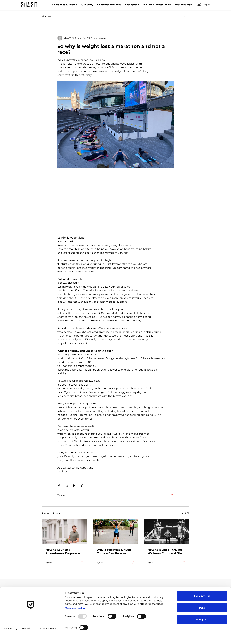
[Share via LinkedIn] (74, 485)
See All (185, 512)
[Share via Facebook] (58, 485)
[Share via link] (81, 485)
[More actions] (172, 38)
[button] (185, 16)
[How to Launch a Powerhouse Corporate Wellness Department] (64, 531)
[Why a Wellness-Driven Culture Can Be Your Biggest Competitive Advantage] (115, 531)
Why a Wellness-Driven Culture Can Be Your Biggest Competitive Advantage (114, 551)
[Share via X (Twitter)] (66, 485)
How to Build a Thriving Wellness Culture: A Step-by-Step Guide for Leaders (166, 551)
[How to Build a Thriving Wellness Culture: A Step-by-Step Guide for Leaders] (166, 531)
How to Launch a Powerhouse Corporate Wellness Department (63, 551)
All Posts (46, 16)
